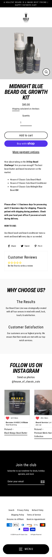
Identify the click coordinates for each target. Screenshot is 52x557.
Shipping (15, 109)
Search (11, 510)
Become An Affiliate (15, 519)
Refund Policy (37, 510)
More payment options (26, 152)
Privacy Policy (23, 510)
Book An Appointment (36, 519)
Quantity (26, 115)
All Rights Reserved (36, 534)
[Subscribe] (42, 481)
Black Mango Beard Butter (15, 433)
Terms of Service (34, 515)
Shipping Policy (17, 515)
